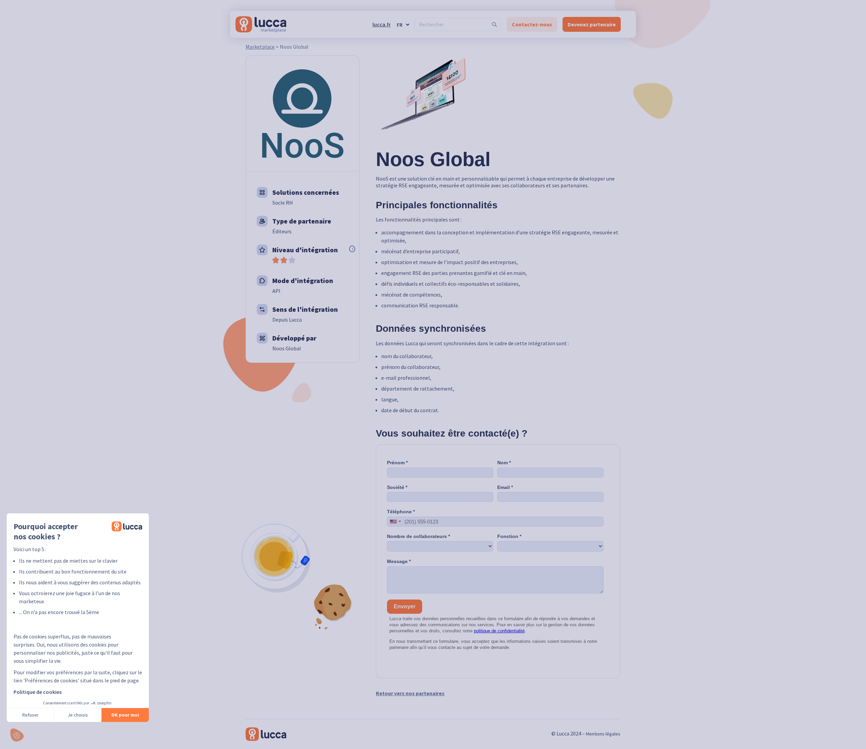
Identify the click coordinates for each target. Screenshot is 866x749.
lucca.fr (381, 24)
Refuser (30, 715)
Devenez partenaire (592, 24)
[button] (17, 735)
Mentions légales (603, 734)
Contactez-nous (532, 24)
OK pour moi (125, 715)
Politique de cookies (38, 691)
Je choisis (78, 715)
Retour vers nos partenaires (410, 693)
